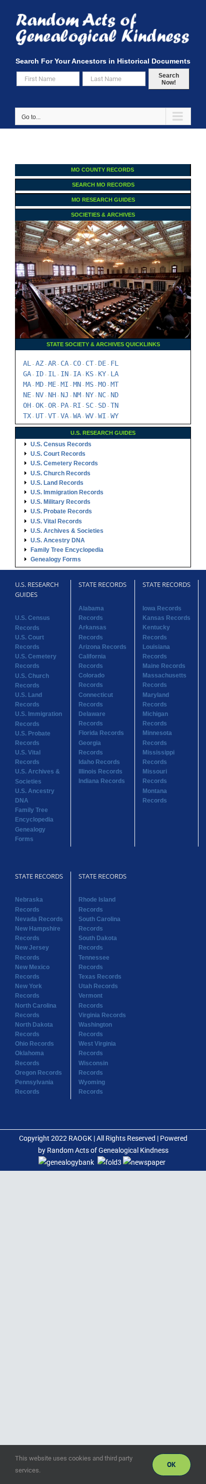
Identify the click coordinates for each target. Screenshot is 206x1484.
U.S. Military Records (60, 501)
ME (52, 384)
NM (77, 395)
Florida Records (101, 732)
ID (40, 374)
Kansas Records (166, 617)
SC (90, 405)
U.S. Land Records (57, 482)
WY (114, 416)
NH (52, 395)
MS (90, 384)
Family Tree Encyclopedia (67, 549)
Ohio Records (34, 1043)
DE (102, 363)
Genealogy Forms (55, 559)
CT (90, 363)
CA (64, 363)
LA (114, 374)
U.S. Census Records (61, 444)
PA (64, 405)
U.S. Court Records (58, 453)
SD (102, 405)
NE (27, 395)
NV (40, 395)
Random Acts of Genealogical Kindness (107, 1150)
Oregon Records (38, 1072)
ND (114, 395)
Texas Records (100, 976)
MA (27, 384)
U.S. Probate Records (61, 511)
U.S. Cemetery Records (64, 463)
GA (27, 374)
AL (27, 363)
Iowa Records (162, 608)
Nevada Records (39, 919)
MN (77, 384)
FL (114, 363)
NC (102, 395)
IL (52, 374)
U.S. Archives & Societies (67, 530)
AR (52, 363)
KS (90, 374)
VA (64, 416)
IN (64, 374)
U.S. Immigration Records (67, 492)
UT (40, 416)
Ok (171, 1464)
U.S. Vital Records (56, 521)
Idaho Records (99, 762)
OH (27, 405)
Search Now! (168, 79)
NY (90, 395)
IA (77, 374)
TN (114, 405)
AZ (40, 363)
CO (77, 363)
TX (27, 416)
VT (52, 416)
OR (52, 405)
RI (77, 405)
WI (102, 416)
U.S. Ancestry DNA (57, 540)
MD (40, 384)
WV (90, 416)
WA (77, 416)
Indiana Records (101, 781)
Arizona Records (102, 646)
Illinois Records (100, 771)
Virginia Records (102, 1015)
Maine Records (164, 665)
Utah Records (98, 986)
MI (64, 384)
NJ (64, 395)
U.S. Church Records (60, 473)
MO (102, 384)
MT (114, 384)
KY (102, 374)
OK (40, 405)
